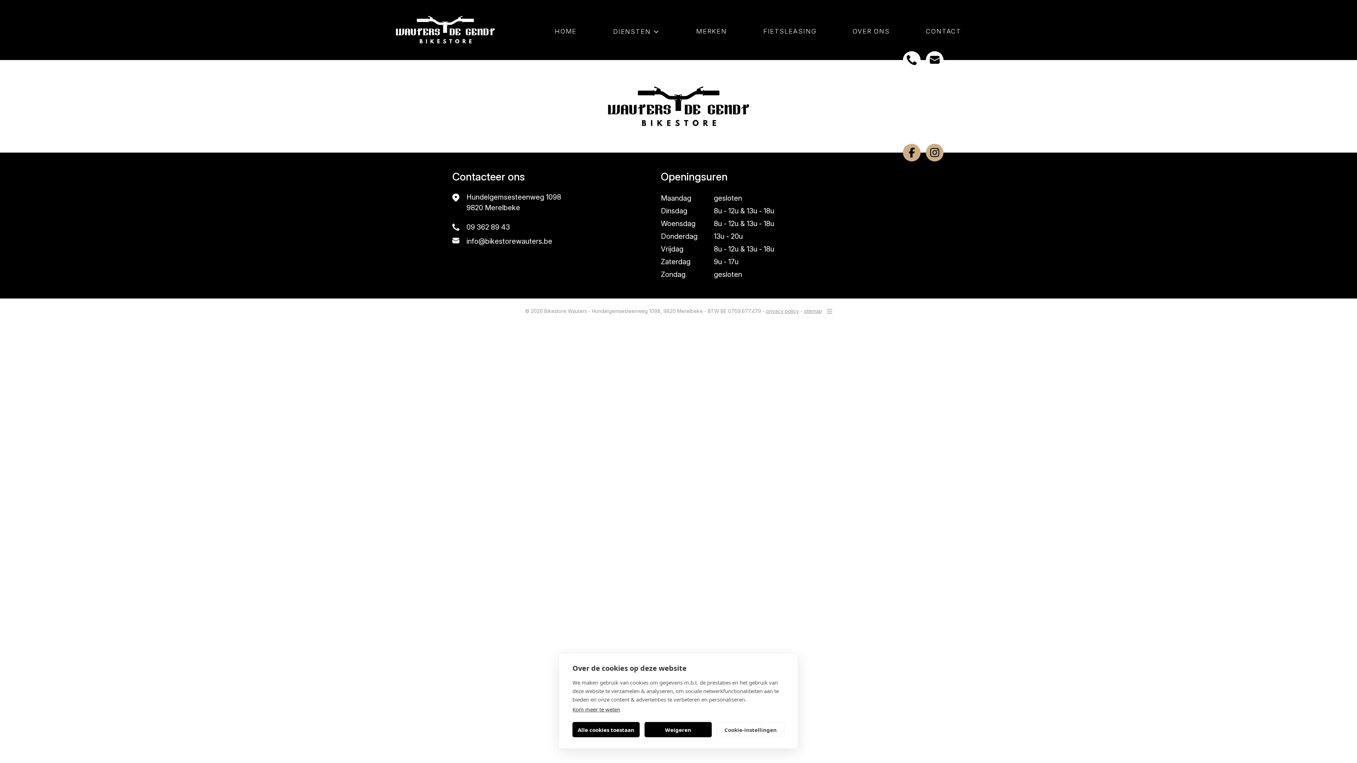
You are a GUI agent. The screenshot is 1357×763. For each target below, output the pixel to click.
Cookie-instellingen (750, 729)
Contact (943, 31)
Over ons (871, 31)
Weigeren (678, 729)
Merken (711, 31)
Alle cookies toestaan (606, 729)
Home (566, 31)
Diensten (632, 31)
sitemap (813, 311)
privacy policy (782, 311)
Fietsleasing (790, 31)
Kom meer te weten (596, 709)
